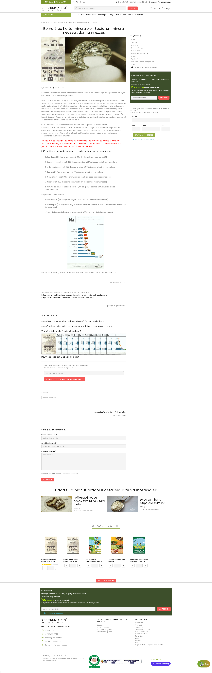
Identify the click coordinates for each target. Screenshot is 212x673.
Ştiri (52, 22)
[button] (203, 663)
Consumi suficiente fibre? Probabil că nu (109, 412)
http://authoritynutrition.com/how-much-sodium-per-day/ (67, 298)
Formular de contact (53, 641)
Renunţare (139, 636)
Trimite (49, 479)
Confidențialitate (141, 632)
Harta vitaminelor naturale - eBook (48, 560)
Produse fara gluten (104, 629)
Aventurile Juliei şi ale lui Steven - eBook (139, 560)
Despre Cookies (141, 634)
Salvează (139, 135)
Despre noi (139, 623)
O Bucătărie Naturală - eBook (116, 560)
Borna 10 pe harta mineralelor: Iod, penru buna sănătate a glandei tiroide (72, 321)
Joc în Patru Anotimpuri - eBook (94, 560)
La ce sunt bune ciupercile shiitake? (152, 501)
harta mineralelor (49, 397)
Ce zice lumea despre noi (142, 61)
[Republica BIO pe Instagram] (77, 2)
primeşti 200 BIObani (144, 139)
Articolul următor (119, 415)
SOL (136, 643)
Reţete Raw (136, 50)
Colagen (100, 625)
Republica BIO (54, 8)
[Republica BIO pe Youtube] (84, 2)
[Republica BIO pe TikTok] (80, 2)
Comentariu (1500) (48, 451)
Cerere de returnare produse (56, 645)
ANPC (137, 638)
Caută (133, 8)
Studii (133, 56)
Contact (153, 2)
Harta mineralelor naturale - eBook (70, 560)
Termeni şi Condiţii (142, 629)
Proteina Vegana (103, 627)
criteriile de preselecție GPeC (67, 658)
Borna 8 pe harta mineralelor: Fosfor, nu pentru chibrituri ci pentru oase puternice (76, 326)
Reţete (134, 45)
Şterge (150, 135)
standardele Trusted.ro (50, 660)
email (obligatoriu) (48, 443)
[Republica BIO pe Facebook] (73, 2)
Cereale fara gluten (104, 632)
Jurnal (134, 42)
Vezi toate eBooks (106, 580)
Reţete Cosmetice (139, 53)
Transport (139, 627)
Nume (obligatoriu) (48, 435)
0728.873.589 (166, 2)
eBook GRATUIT (106, 526)
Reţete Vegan (137, 48)
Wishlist (134, 59)
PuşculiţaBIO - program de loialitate (149, 645)
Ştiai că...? (135, 64)
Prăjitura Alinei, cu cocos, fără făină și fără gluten (89, 501)
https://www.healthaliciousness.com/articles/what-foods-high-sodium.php (74, 295)
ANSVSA (138, 640)
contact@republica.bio (53, 638)
